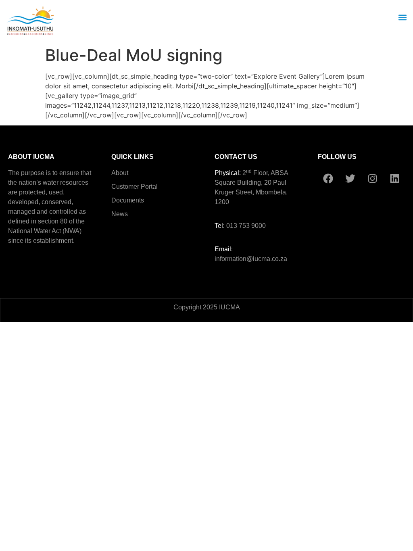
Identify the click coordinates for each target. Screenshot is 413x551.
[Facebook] (328, 178)
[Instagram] (372, 178)
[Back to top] (395, 206)
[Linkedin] (394, 178)
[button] (402, 17)
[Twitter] (350, 178)
